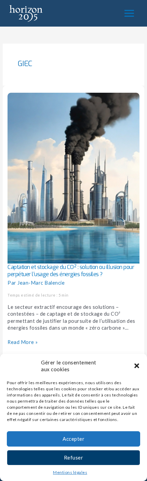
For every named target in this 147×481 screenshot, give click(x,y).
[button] (136, 365)
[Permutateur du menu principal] (129, 13)
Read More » (23, 342)
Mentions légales (70, 472)
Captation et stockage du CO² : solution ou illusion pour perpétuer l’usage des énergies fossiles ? (71, 271)
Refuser (73, 457)
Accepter (73, 439)
